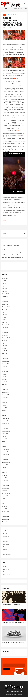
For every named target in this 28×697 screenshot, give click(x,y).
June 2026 (4, 283)
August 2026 (5, 278)
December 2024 (5, 330)
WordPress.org (6, 574)
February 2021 (5, 449)
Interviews (5, 541)
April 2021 (4, 444)
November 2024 (5, 332)
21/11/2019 (11, 27)
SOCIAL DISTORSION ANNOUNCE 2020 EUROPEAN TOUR (12, 21)
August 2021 (5, 433)
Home (15, 8)
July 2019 (4, 498)
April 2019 (4, 506)
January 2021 (5, 451)
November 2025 (5, 301)
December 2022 (5, 392)
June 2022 (4, 407)
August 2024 (5, 340)
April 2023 (4, 381)
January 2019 (5, 514)
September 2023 (6, 369)
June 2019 (4, 501)
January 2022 (5, 420)
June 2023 (4, 376)
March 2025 (4, 322)
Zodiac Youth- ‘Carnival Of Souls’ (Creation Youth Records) (12, 248)
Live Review (6, 544)
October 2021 (5, 428)
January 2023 (5, 389)
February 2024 (5, 356)
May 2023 (4, 379)
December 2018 (5, 516)
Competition (6, 536)
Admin (5, 27)
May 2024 (4, 348)
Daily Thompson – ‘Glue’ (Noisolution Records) (11, 254)
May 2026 (4, 286)
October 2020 (5, 459)
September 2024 (6, 337)
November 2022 (5, 394)
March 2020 (4, 477)
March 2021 (4, 446)
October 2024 (5, 335)
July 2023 (4, 374)
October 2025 (5, 304)
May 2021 (4, 441)
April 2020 (4, 475)
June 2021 (4, 438)
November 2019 (5, 488)
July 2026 (4, 280)
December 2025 (5, 299)
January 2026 (5, 296)
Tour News (5, 552)
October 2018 (5, 521)
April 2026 (4, 288)
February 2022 (5, 418)
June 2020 (4, 470)
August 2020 (5, 464)
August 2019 (5, 495)
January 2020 (5, 483)
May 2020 (4, 472)
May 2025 (4, 317)
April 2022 (4, 413)
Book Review (6, 533)
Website (4, 217)
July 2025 (4, 312)
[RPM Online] (10, 4)
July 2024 (4, 343)
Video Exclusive (7, 554)
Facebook (5, 218)
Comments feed (7, 571)
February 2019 (5, 511)
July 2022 (4, 405)
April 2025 (4, 319)
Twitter (4, 220)
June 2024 (4, 345)
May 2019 (4, 503)
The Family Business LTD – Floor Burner (10, 245)
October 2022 (5, 397)
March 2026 (4, 291)
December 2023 (5, 361)
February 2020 (5, 480)
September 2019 (6, 493)
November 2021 (5, 426)
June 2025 (4, 314)
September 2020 (6, 462)
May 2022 (4, 410)
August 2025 (5, 309)
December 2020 (5, 454)
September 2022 (6, 400)
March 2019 (4, 508)
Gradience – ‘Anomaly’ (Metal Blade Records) (11, 252)
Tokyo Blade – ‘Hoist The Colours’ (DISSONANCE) (12, 257)
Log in (4, 566)
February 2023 (5, 387)
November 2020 (5, 457)
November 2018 (5, 519)
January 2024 (5, 358)
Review (5, 549)
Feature (5, 539)
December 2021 (5, 423)
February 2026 (5, 293)
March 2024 (4, 353)
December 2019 (5, 485)
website (16, 78)
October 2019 (5, 490)
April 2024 (4, 350)
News (4, 14)
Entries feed (6, 569)
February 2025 (5, 324)
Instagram (5, 221)
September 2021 (6, 431)
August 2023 (5, 371)
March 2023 (4, 384)
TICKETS (13, 127)
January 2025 (5, 327)
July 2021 (4, 436)
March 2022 (4, 415)
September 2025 (6, 306)
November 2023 (5, 363)
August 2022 (5, 402)
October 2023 (5, 366)
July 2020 (4, 467)
